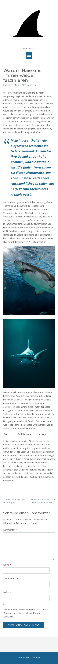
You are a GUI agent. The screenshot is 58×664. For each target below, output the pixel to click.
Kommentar (10, 529)
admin (33, 85)
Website (7, 592)
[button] (29, 55)
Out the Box (34, 657)
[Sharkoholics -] (29, 24)
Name (7, 564)
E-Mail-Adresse (11, 578)
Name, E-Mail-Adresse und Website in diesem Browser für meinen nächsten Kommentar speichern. (26, 613)
